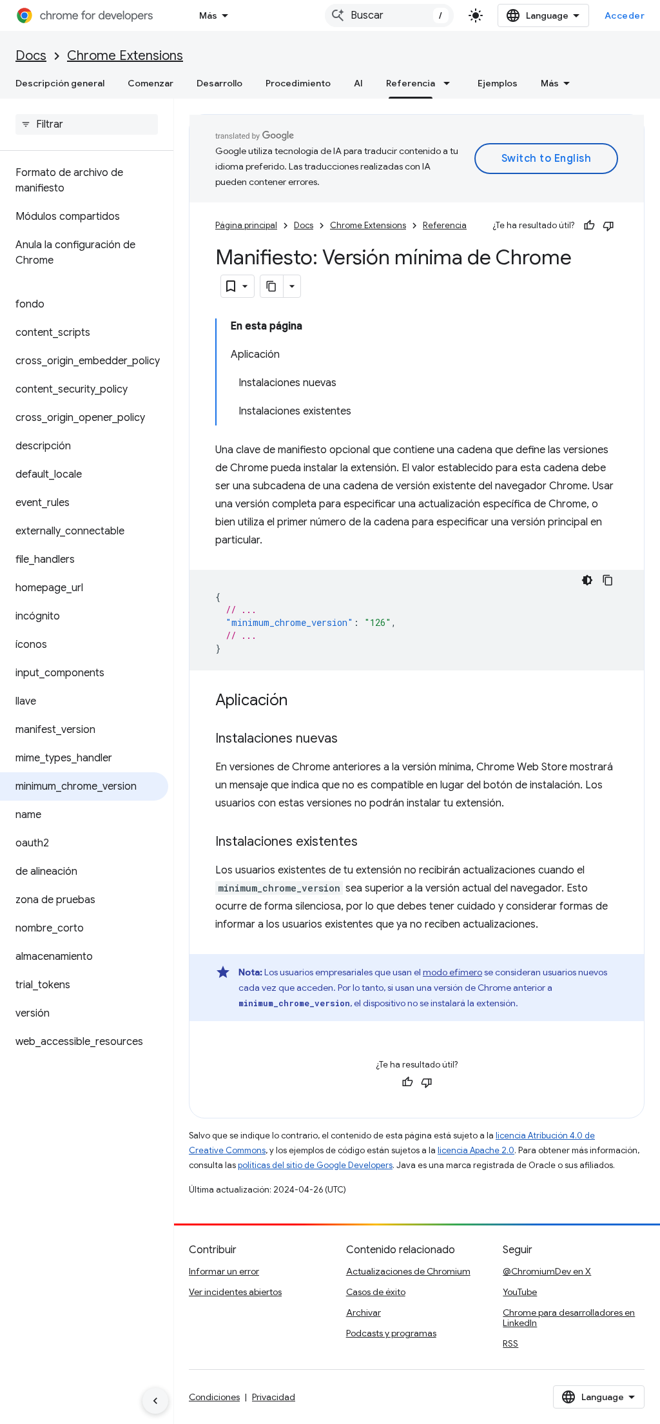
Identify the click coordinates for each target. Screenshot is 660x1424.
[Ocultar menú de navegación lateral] (155, 1401)
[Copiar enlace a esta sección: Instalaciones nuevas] (351, 739)
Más (208, 15)
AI (358, 83)
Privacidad (273, 1397)
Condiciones (214, 1397)
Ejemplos (498, 83)
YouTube (520, 1292)
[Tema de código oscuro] (587, 580)
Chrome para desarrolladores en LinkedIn (569, 1318)
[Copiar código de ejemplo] (607, 580)
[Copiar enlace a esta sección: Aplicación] (300, 701)
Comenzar (150, 83)
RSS (510, 1343)
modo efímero (452, 972)
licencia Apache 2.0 (476, 1150)
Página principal (246, 225)
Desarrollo (219, 83)
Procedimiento (298, 83)
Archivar (363, 1312)
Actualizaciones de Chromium (408, 1271)
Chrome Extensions (125, 56)
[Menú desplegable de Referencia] (450, 83)
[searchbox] (86, 124)
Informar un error (224, 1271)
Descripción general (59, 83)
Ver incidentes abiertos (235, 1292)
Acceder (625, 15)
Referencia (410, 83)
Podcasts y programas (391, 1333)
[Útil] (589, 225)
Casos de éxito (375, 1292)
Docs (30, 56)
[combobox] (389, 15)
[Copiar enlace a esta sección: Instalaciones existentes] (370, 842)
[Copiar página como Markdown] (272, 286)
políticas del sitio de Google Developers (315, 1165)
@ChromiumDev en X (547, 1271)
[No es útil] (608, 225)
